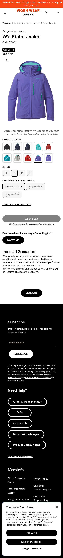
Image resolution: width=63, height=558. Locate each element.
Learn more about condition (16, 204)
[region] (31, 529)
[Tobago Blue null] (7, 158)
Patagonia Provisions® (19, 499)
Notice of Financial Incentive (38, 377)
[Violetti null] (49, 158)
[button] (5, 12)
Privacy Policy (40, 478)
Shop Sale (31, 293)
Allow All (31, 533)
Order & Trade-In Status (27, 401)
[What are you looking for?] (46, 12)
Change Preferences (32, 548)
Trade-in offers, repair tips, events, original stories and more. (30, 330)
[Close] (57, 507)
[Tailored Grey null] (18, 158)
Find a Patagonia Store (16, 480)
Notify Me (13, 240)
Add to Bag (31, 218)
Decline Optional (31, 541)
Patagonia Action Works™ (16, 490)
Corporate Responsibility (40, 498)
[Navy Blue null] (28, 146)
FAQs (20, 412)
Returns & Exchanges (26, 434)
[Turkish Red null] (28, 158)
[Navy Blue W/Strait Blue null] (18, 146)
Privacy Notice (14, 377)
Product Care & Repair (26, 444)
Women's (6, 23)
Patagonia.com (19, 224)
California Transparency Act (42, 487)
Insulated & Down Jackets (43, 23)
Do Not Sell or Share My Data (20, 456)
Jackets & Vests (21, 23)
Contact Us (20, 423)
